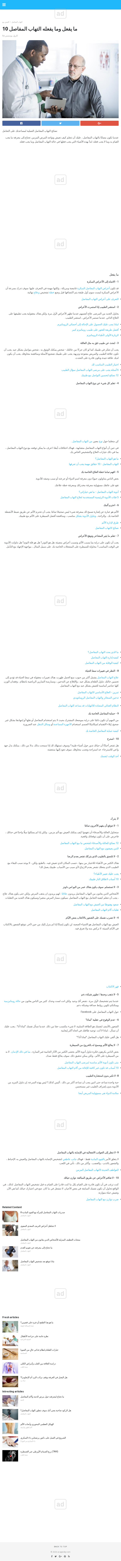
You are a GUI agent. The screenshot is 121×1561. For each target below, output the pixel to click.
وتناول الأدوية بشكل (86, 515)
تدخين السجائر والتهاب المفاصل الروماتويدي (96, 697)
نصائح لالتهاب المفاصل (107, 527)
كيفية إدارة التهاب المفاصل (105, 657)
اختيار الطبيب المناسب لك (105, 364)
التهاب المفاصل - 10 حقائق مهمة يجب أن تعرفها (94, 464)
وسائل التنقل (43, 724)
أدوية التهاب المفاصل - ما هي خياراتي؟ (99, 491)
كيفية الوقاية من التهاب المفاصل (102, 662)
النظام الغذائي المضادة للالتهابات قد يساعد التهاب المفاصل (88, 705)
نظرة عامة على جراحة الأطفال (34, 1336)
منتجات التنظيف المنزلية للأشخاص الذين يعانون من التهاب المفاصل (50, 1239)
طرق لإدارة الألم (110, 522)
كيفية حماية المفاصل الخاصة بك (102, 730)
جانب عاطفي (70, 1159)
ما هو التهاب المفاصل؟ (107, 458)
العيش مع (5, 22)
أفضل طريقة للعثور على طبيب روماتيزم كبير (95, 329)
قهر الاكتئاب (112, 986)
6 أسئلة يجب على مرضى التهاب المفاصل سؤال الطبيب (90, 369)
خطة (51, 292)
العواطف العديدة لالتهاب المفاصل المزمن (97, 1169)
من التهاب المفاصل (82, 441)
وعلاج (37, 292)
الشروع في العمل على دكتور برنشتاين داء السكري (43, 1438)
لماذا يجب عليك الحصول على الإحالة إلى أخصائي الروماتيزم (88, 324)
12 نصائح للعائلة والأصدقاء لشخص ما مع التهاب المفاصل (89, 843)
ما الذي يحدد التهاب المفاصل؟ (103, 652)
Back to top (60, 1547)
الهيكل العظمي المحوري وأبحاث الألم (37, 1424)
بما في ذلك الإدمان (20, 1051)
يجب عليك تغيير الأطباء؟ (106, 873)
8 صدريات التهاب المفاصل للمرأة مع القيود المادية (42, 1212)
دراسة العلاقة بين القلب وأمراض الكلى (38, 1363)
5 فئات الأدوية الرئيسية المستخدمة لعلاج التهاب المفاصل (89, 497)
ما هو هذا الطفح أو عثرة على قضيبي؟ (36, 1322)
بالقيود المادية (98, 1159)
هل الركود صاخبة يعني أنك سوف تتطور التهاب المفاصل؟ (45, 1410)
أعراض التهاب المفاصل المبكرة (93, 288)
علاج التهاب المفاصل (108, 677)
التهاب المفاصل (17, 22)
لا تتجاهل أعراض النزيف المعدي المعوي (38, 1226)
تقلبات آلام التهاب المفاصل (105, 909)
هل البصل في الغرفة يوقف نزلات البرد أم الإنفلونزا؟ (43, 1377)
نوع (100, 441)
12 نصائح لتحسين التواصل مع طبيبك (100, 375)
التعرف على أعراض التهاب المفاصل (100, 299)
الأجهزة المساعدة (63, 724)
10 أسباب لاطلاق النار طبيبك (104, 879)
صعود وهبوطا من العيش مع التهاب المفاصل (96, 904)
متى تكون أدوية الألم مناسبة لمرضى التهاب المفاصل (92, 1062)
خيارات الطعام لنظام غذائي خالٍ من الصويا (39, 1350)
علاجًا (64, 893)
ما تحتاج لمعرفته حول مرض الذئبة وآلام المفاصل (42, 1396)
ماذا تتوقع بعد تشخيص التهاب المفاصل (37, 1261)
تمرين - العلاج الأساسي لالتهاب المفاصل (98, 692)
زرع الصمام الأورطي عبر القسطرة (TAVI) (39, 1451)
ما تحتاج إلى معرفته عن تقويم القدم (36, 1247)
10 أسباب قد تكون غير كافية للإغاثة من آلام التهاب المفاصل (88, 1067)
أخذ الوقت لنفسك (109, 756)
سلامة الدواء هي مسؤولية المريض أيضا (98, 1093)
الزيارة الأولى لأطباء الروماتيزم (103, 335)
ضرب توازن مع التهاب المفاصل (102, 1199)
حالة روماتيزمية (12, 1001)
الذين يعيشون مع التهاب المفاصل (102, 848)
